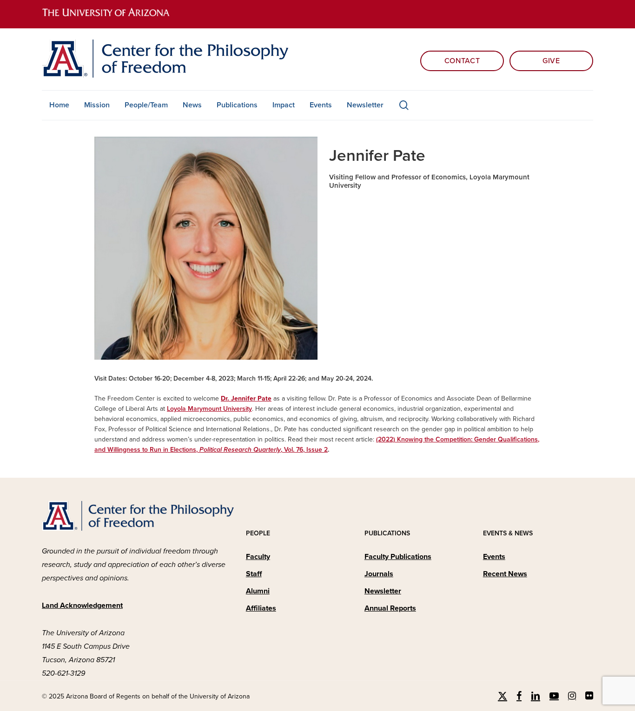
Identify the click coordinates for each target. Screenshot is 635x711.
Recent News (505, 574)
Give (551, 61)
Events (494, 556)
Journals (378, 574)
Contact (462, 61)
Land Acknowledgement (82, 605)
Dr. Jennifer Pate (246, 398)
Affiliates (261, 608)
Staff (254, 574)
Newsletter (382, 591)
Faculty (258, 556)
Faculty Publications (397, 556)
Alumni (258, 591)
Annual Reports (390, 608)
